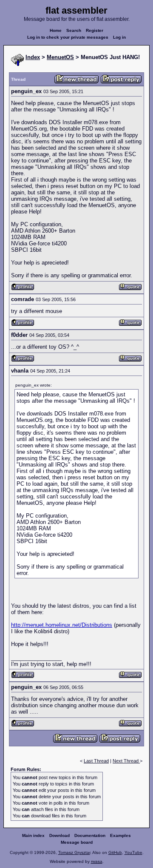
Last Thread (96, 760)
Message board (77, 842)
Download (59, 835)
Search (73, 30)
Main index (33, 835)
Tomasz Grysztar (74, 852)
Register (94, 30)
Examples (120, 835)
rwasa (96, 861)
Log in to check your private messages (67, 37)
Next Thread (126, 760)
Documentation (89, 835)
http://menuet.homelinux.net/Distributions (61, 625)
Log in (119, 37)
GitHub (115, 852)
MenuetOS (60, 57)
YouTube (133, 852)
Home (56, 30)
